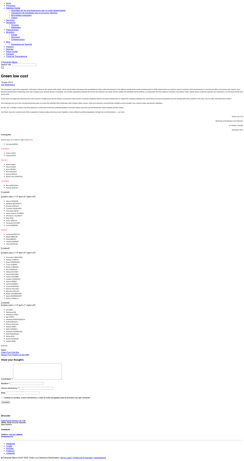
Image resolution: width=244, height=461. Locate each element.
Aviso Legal (66, 458)
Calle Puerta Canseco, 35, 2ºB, (13, 421)
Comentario (7, 379)
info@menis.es (7, 436)
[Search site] (2, 68)
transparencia (100, 458)
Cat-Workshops (8, 85)
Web (3, 393)
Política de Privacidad (82, 458)
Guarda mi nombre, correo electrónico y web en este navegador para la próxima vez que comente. (47, 397)
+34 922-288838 (15, 434)
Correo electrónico (10, 388)
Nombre (5, 383)
